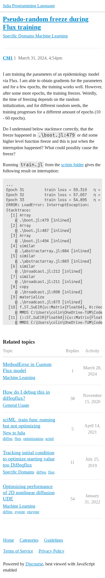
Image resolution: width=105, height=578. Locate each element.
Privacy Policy (51, 551)
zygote (20, 512)
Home (8, 540)
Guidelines (53, 540)
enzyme (33, 512)
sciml (49, 439)
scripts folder (72, 164)
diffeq (7, 439)
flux (18, 439)
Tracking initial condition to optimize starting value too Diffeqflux (29, 459)
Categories (29, 540)
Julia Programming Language (29, 5)
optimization (33, 439)
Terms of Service (18, 551)
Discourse (34, 564)
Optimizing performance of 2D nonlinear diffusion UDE (29, 492)
